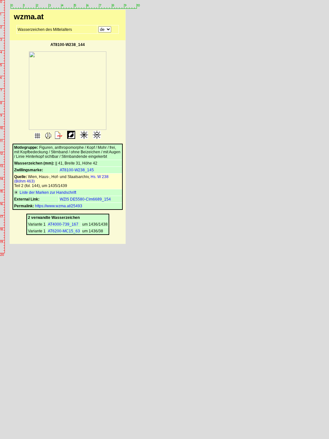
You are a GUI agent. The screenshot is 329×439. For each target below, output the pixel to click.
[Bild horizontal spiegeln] (47, 137)
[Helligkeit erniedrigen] (96, 137)
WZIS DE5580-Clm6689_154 (85, 199)
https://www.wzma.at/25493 (58, 206)
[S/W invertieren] (70, 137)
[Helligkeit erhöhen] (83, 137)
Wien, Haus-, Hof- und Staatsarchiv (58, 177)
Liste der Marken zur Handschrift (47, 192)
